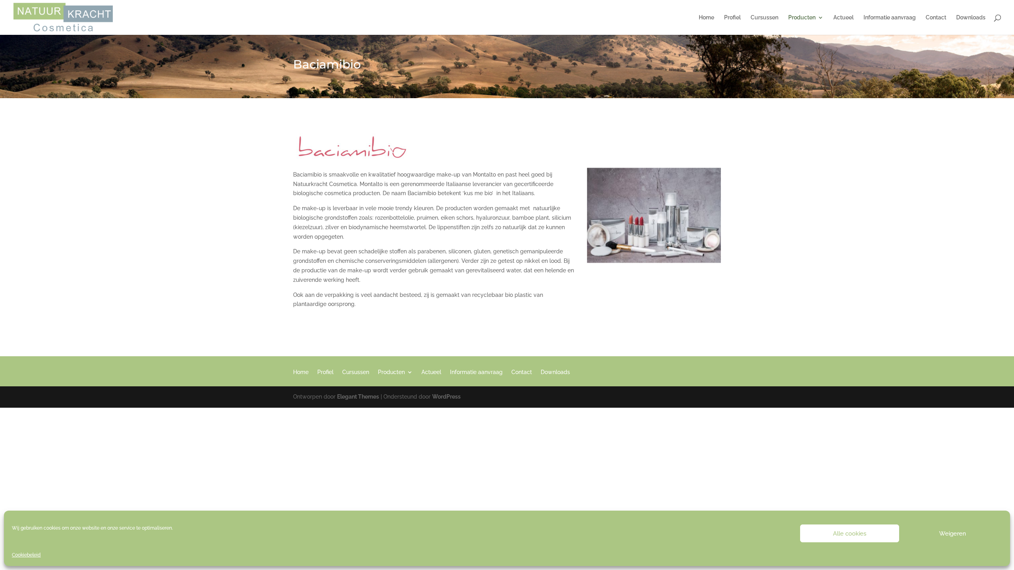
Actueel (843, 18)
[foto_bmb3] (654, 261)
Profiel (732, 18)
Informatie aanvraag (889, 18)
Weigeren (952, 533)
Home (706, 18)
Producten (802, 18)
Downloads (970, 18)
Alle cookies (849, 533)
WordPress (446, 396)
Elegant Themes (358, 396)
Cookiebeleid (26, 555)
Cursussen (764, 18)
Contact (936, 18)
